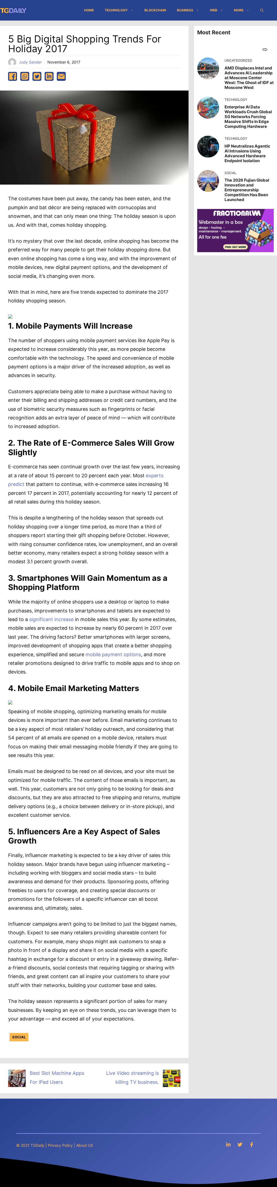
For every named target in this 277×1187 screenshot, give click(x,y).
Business (185, 10)
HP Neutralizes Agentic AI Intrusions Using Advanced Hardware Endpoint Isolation (247, 153)
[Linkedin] (228, 1144)
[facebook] (12, 76)
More (238, 10)
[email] (61, 76)
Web (213, 10)
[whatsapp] (24, 76)
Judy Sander (30, 62)
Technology (116, 10)
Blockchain (155, 10)
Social (19, 1037)
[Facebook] (251, 1144)
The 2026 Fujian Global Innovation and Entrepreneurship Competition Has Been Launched (247, 190)
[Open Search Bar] (262, 10)
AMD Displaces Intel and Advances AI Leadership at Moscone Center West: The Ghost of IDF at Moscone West (249, 77)
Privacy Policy (60, 1145)
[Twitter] (240, 1144)
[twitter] (36, 76)
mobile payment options (113, 654)
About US (84, 1145)
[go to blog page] (265, 49)
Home (89, 10)
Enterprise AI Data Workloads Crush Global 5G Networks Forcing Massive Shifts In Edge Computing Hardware (248, 116)
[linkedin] (49, 76)
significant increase (51, 619)
